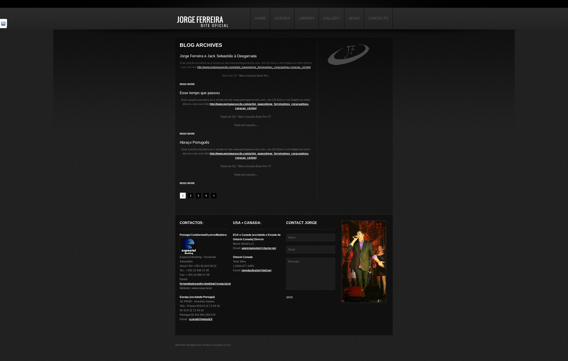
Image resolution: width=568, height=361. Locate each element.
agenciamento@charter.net (259, 248)
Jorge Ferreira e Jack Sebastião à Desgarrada (218, 56)
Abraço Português (194, 142)
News (354, 18)
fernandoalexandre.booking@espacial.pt (205, 283)
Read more (187, 84)
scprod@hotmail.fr (201, 319)
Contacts (378, 18)
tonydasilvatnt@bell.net (256, 270)
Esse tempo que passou (200, 93)
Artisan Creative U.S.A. (216, 345)
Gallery (331, 18)
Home (260, 18)
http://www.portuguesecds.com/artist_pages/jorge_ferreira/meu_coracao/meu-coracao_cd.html (254, 67)
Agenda (282, 18)
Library (306, 18)
